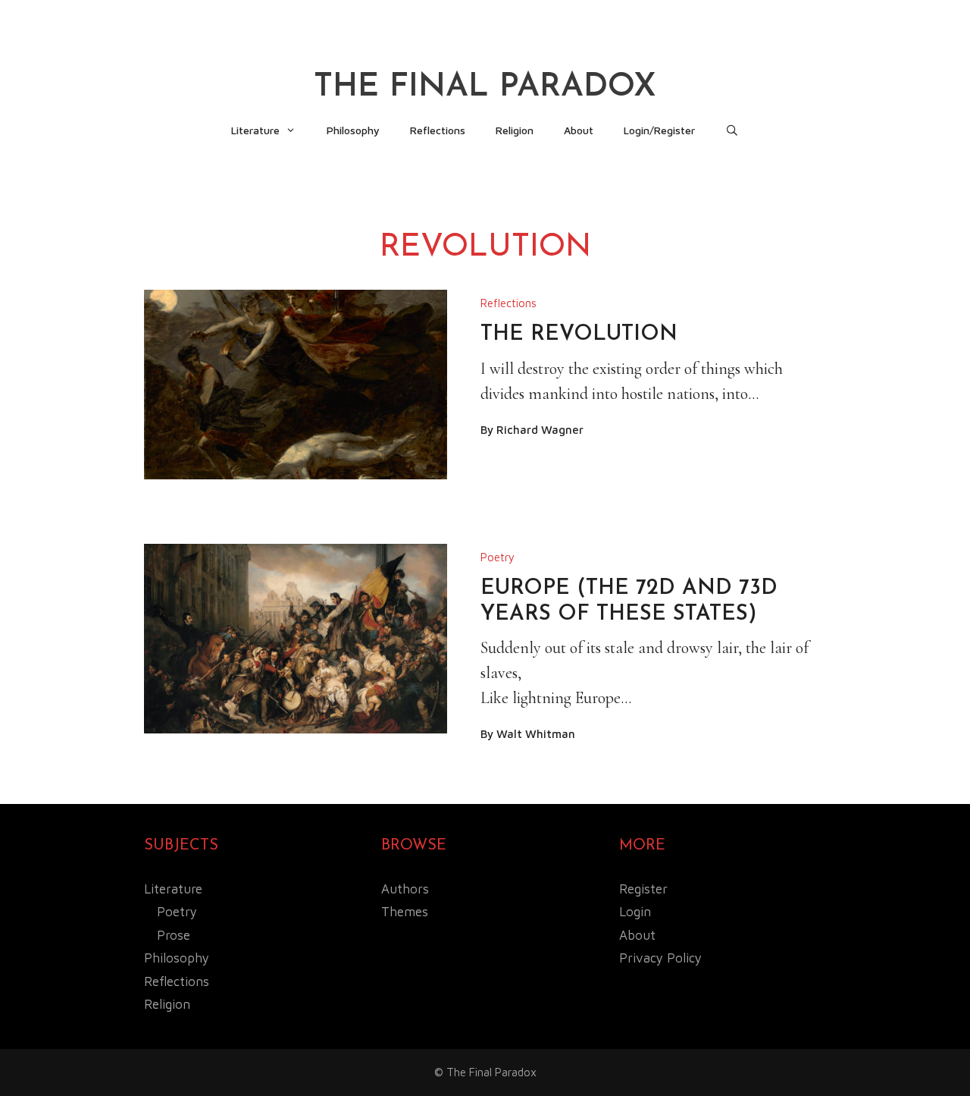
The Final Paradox (485, 87)
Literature (255, 130)
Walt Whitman (535, 733)
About (578, 130)
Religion (515, 130)
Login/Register (659, 130)
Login (635, 911)
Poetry (497, 557)
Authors (405, 889)
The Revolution (578, 334)
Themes (404, 911)
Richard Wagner (540, 429)
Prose (173, 935)
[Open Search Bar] (732, 130)
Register (643, 889)
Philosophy (353, 130)
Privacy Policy (660, 958)
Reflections (437, 130)
